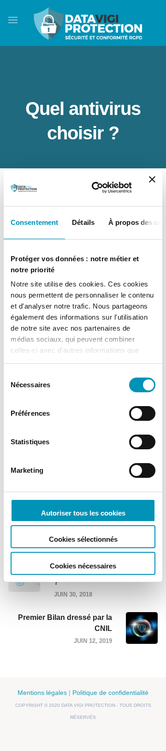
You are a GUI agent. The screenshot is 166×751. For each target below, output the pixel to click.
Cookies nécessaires (83, 566)
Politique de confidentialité (110, 692)
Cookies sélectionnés (83, 539)
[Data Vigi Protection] (88, 22)
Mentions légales (42, 692)
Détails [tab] (83, 222)
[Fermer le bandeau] (152, 187)
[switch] (142, 413)
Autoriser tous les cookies (83, 513)
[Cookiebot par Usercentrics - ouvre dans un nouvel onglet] (97, 188)
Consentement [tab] (34, 222)
